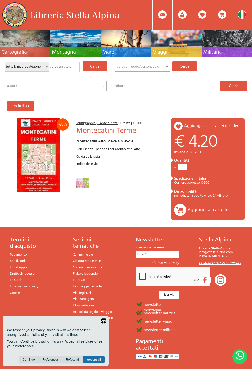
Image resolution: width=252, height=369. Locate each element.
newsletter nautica (160, 312)
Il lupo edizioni (83, 305)
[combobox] (142, 67)
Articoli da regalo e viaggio (92, 311)
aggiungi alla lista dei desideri (211, 125)
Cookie (15, 292)
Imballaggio (18, 267)
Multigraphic (86, 123)
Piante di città (107, 123)
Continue (29, 359)
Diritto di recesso (22, 273)
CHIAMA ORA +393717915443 (220, 263)
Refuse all (72, 359)
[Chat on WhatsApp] (239, 356)
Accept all (94, 359)
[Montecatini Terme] (38, 155)
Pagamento (18, 254)
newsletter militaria (160, 329)
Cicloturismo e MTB (87, 261)
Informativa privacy (24, 286)
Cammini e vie (83, 254)
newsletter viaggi (158, 321)
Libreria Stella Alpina (75, 15)
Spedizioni (17, 261)
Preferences (50, 359)
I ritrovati (79, 280)
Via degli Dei (82, 292)
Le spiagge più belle (87, 286)
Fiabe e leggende (85, 273)
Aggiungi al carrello (208, 210)
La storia (16, 280)
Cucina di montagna (87, 267)
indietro (20, 106)
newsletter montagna (153, 304)
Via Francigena (84, 299)
